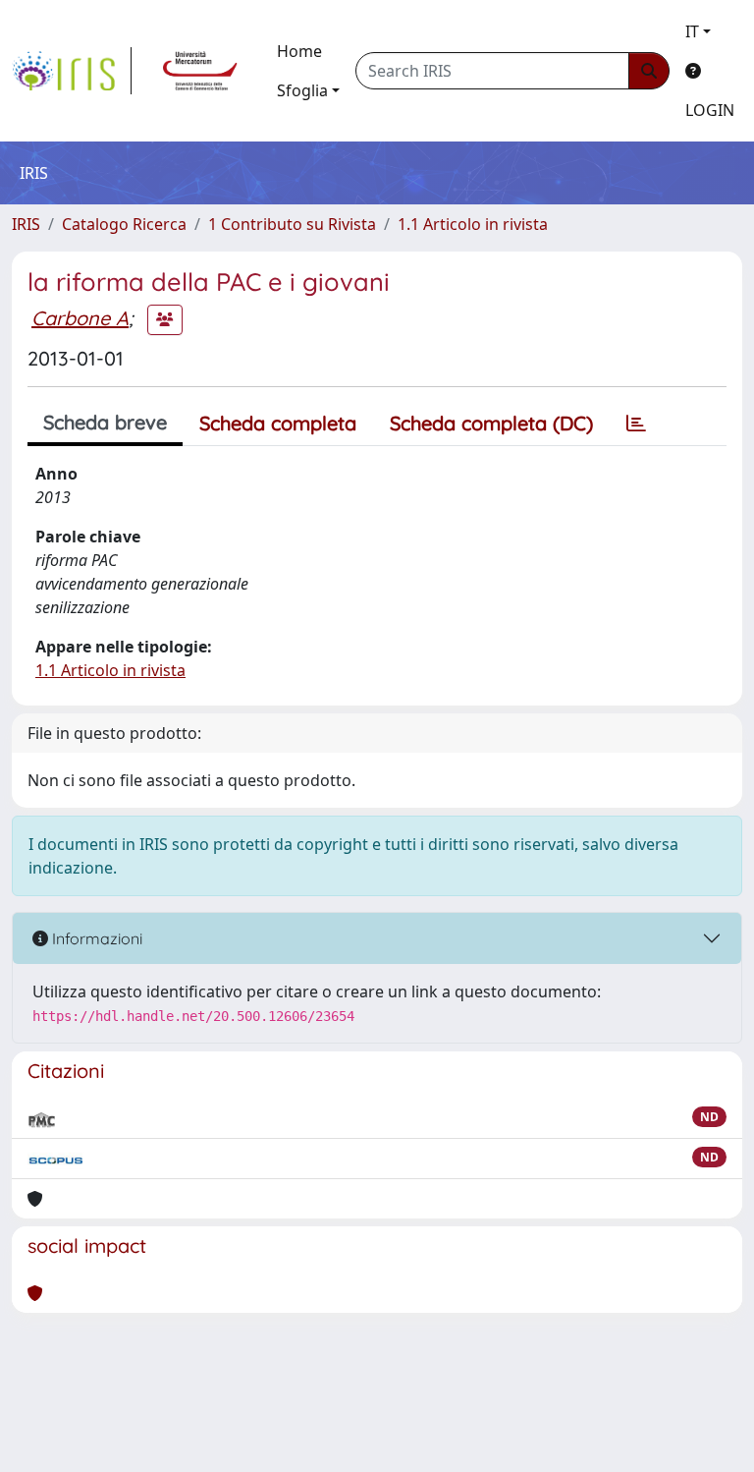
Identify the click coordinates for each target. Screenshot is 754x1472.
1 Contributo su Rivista (292, 224)
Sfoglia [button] (302, 90)
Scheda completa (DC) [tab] (491, 423)
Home (299, 51)
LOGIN (709, 110)
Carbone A (80, 318)
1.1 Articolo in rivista (473, 224)
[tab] (636, 423)
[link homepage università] (200, 70)
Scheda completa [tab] (277, 423)
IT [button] (692, 31)
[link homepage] (72, 70)
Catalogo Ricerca (124, 224)
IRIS (26, 224)
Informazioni (95, 938)
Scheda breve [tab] (105, 422)
